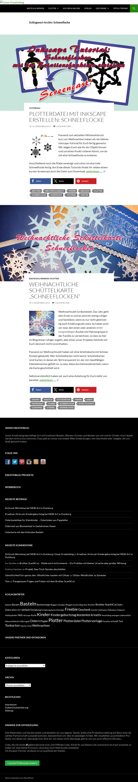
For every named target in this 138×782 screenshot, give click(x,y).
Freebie (72, 191)
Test (121, 621)
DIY (19, 610)
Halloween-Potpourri (116, 610)
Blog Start (83, 605)
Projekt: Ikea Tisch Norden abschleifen (45, 569)
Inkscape (84, 191)
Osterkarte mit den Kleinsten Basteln (24, 532)
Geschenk (84, 609)
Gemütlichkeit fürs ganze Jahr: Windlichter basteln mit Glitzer (37, 575)
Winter (84, 195)
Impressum (11, 704)
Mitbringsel (24, 621)
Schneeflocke (39, 195)
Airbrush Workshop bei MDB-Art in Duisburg (29, 508)
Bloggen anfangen (57, 605)
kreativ (96, 615)
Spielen (87, 8)
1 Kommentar (63, 126)
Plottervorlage (91, 621)
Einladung (35, 609)
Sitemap (9, 710)
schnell (114, 621)
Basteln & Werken (35, 8)
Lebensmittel (125, 615)
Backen (16, 604)
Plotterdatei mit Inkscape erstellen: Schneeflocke (68, 116)
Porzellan (106, 621)
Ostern (35, 621)
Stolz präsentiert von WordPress (19, 778)
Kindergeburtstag (63, 615)
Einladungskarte (48, 610)
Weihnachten (66, 408)
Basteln (48, 399)
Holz (20, 615)
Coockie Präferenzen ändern (22, 763)
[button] (40, 181)
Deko (120, 604)
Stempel (51, 408)
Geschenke (101, 8)
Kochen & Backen (71, 8)
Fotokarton (63, 399)
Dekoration (11, 609)
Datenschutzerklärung (16, 707)
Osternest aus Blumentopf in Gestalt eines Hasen (30, 526)
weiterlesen (95, 171)
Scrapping (37, 408)
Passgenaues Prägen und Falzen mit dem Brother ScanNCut (44, 581)
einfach (26, 609)
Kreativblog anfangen (110, 615)
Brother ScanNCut (54, 191)
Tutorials (34, 108)
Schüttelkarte (86, 403)
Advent (36, 399)
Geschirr (94, 610)
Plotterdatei (72, 621)
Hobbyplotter (11, 615)
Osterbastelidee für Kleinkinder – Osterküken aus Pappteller (36, 520)
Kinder (43, 614)
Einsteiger (60, 610)
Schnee (51, 403)
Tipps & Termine (120, 8)
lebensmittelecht (12, 621)
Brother (36, 191)
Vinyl (29, 626)
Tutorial (71, 195)
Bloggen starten (72, 605)
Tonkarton (12, 625)
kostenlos (84, 615)
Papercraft (38, 403)
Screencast (56, 195)
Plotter (52, 8)
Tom (7, 581)
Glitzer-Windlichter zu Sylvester (89, 575)
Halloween (102, 610)
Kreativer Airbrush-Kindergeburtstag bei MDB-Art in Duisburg (38, 514)
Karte (90, 399)
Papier (44, 621)
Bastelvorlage (43, 604)
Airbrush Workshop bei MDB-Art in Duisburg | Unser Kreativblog (39, 554)
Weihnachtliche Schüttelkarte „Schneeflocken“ (54, 290)
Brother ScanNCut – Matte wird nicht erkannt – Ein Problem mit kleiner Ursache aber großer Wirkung (73, 563)
